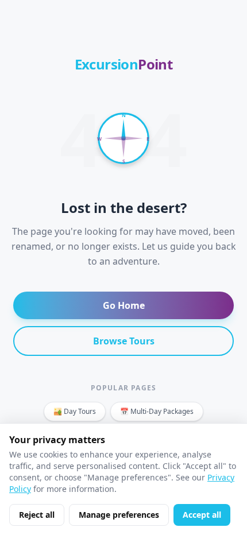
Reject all (37, 514)
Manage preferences (119, 514)
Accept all (202, 514)
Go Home (124, 305)
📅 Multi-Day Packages (157, 411)
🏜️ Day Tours (74, 411)
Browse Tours (124, 341)
